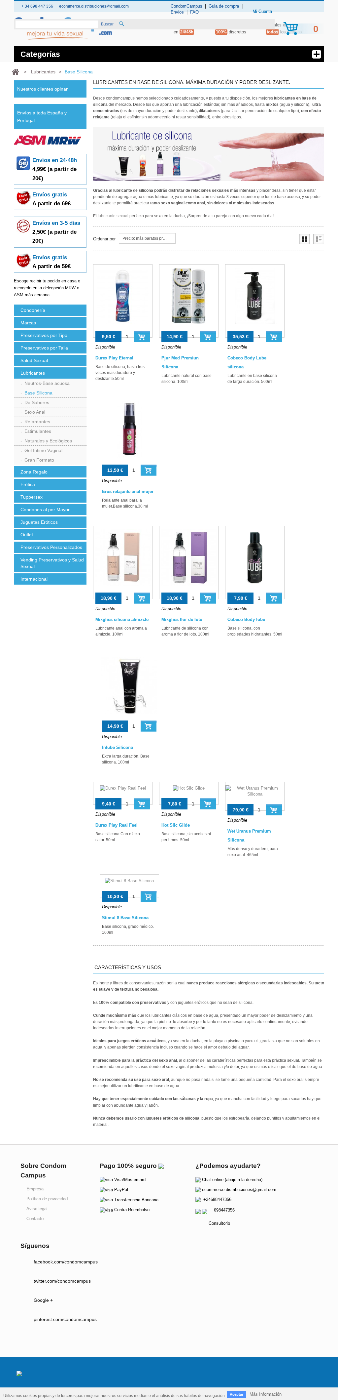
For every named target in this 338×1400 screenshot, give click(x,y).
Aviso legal (37, 1208)
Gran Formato (39, 460)
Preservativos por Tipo (43, 335)
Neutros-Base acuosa (47, 383)
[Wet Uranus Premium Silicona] (255, 796)
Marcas (28, 322)
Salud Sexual (34, 360)
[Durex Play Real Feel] (122, 793)
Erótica (27, 484)
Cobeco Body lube (246, 619)
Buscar (107, 24)
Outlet (26, 534)
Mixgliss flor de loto (181, 619)
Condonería (32, 310)
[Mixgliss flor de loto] (189, 562)
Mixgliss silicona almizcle (122, 619)
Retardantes (37, 421)
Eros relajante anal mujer (127, 491)
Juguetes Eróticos (39, 522)
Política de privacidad (47, 1198)
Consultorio (219, 1223)
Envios (177, 12)
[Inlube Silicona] (129, 690)
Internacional (34, 579)
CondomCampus (186, 6)
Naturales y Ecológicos (48, 440)
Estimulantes (37, 431)
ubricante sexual (113, 216)
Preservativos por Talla (44, 347)
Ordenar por (104, 238)
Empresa (35, 1188)
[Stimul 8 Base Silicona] (129, 886)
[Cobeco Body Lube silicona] (255, 301)
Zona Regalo (34, 471)
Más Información (266, 1394)
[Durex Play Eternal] (122, 301)
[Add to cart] (142, 336)
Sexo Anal (34, 412)
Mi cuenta (262, 11)
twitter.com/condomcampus (62, 1281)
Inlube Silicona (117, 747)
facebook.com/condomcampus (66, 1261)
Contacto (35, 1218)
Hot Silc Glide (175, 825)
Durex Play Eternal (114, 357)
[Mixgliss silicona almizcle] (122, 562)
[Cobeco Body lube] (255, 562)
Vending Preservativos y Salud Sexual (52, 563)
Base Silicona (38, 392)
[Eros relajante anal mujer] (129, 434)
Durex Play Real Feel (116, 825)
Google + (43, 1300)
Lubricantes (32, 373)
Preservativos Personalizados (51, 547)
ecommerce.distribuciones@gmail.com (239, 1189)
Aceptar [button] (236, 1394)
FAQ (194, 12)
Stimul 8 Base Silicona (125, 917)
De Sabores (36, 402)
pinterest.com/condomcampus (65, 1319)
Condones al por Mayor (45, 509)
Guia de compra (224, 6)
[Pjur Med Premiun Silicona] (189, 301)
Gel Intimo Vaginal (43, 450)
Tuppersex (31, 497)
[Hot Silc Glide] (189, 793)
